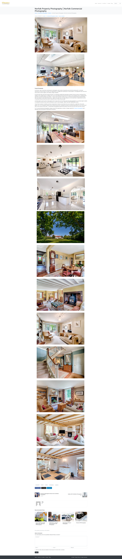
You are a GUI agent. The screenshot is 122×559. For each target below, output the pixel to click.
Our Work (104, 3)
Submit (36, 552)
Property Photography (78, 108)
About (96, 3)
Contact (108, 3)
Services (99, 3)
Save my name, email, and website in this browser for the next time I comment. (50, 549)
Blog (112, 3)
